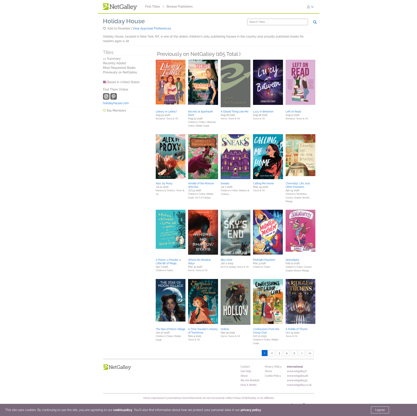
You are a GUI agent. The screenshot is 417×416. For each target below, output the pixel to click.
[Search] (315, 22)
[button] (105, 28)
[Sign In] (310, 6)
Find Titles (152, 6)
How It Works (248, 384)
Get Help (245, 371)
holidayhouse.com (116, 103)
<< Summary (112, 58)
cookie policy (122, 410)
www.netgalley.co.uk (299, 384)
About (244, 375)
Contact (245, 366)
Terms (268, 371)
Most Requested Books (119, 67)
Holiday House (124, 21)
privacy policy (251, 410)
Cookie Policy (273, 375)
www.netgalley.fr (297, 371)
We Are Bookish (250, 380)
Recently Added (114, 63)
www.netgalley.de (297, 375)
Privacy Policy (273, 366)
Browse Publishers (180, 6)
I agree (380, 410)
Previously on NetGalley (120, 72)
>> (310, 353)
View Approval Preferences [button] (151, 28)
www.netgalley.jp (297, 380)
